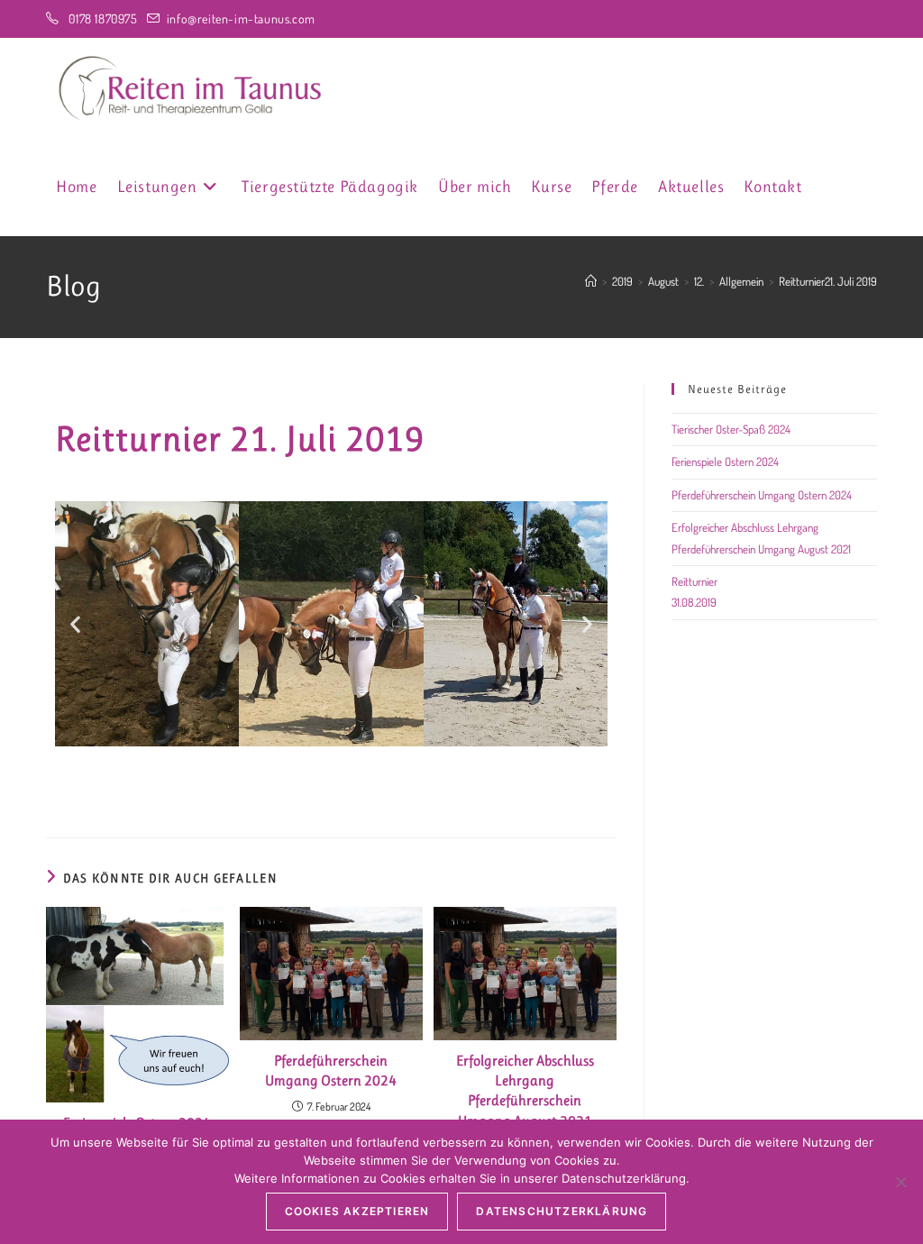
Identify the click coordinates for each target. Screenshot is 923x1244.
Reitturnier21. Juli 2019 (828, 281)
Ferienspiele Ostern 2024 (725, 461)
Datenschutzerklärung (561, 1211)
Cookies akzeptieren (357, 1211)
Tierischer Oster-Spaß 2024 (731, 429)
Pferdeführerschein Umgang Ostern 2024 (331, 1070)
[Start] (591, 281)
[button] (75, 623)
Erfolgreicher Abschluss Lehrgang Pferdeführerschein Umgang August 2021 (525, 1091)
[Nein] (900, 1182)
